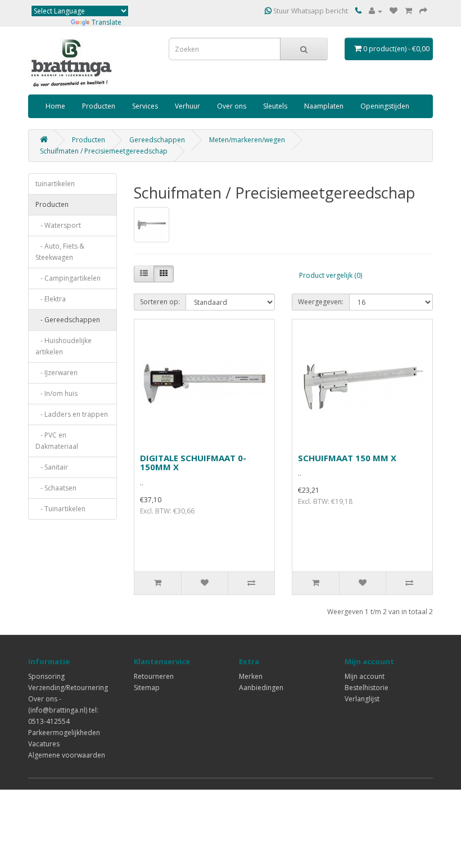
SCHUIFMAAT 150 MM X (347, 457)
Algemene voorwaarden (66, 755)
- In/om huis (56, 393)
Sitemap (147, 687)
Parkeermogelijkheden (64, 732)
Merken (251, 676)
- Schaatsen (55, 488)
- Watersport (58, 225)
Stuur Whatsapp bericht (310, 11)
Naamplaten (324, 106)
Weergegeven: (321, 302)
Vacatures (44, 744)
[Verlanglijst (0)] (393, 11)
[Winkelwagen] (408, 11)
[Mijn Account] (375, 11)
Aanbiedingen (261, 687)
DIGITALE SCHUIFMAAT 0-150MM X (193, 462)
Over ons (231, 106)
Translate (106, 22)
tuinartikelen (55, 183)
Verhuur (187, 106)
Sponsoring (46, 676)
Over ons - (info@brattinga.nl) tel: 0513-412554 (63, 710)
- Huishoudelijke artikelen (63, 346)
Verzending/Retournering (68, 687)
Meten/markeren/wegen (247, 140)
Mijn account (365, 676)
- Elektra (50, 299)
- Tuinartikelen (60, 508)
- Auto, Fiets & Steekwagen (59, 251)
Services (145, 106)
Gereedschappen (157, 140)
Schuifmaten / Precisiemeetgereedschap (104, 151)
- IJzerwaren (56, 372)
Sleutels (275, 106)
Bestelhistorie (366, 687)
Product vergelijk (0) (330, 275)
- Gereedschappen (67, 320)
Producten (98, 106)
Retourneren (154, 676)
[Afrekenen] (423, 11)
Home (55, 106)
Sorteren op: (160, 302)
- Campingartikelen (68, 278)
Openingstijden (384, 106)
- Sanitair (51, 467)
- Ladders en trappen (71, 414)
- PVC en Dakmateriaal (56, 440)
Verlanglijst (362, 699)
